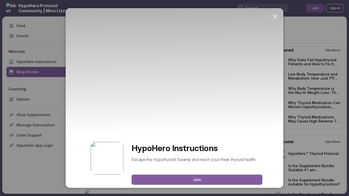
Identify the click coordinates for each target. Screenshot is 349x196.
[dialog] (174, 98)
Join (197, 179)
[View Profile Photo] (107, 158)
